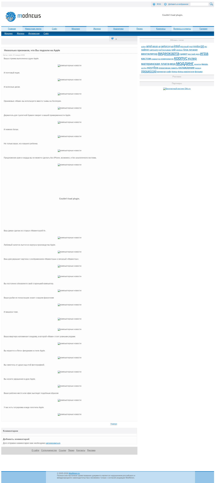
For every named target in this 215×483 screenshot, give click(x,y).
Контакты (80, 450)
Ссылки (62, 450)
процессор (148, 71)
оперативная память (168, 68)
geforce (165, 46)
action (143, 47)
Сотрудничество (49, 450)
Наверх (113, 424)
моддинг (185, 63)
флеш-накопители (186, 72)
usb (174, 49)
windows (179, 50)
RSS (159, 4)
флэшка (198, 71)
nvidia (196, 46)
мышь (204, 64)
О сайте (35, 450)
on (202, 46)
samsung (154, 50)
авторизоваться (53, 443)
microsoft (184, 46)
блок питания (190, 50)
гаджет (183, 53)
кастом (146, 58)
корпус (180, 58)
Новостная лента (33, 29)
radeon (145, 49)
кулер (192, 58)
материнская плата (155, 64)
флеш (174, 72)
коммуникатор (167, 59)
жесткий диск (194, 54)
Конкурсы (160, 29)
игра (204, 53)
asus (155, 46)
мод (173, 64)
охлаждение (186, 67)
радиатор (161, 71)
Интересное (34, 33)
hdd (172, 47)
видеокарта (168, 53)
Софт (46, 33)
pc (206, 46)
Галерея (203, 29)
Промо (139, 29)
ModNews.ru (74, 473)
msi (191, 46)
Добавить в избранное (178, 4)
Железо (20, 33)
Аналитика (118, 29)
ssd (160, 50)
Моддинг (8, 33)
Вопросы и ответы (182, 29)
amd (149, 46)
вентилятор (149, 53)
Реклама (91, 450)
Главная (12, 29)
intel (177, 46)
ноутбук (152, 67)
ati (159, 46)
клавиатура (156, 59)
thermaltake (166, 50)
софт (168, 71)
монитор (197, 64)
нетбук (144, 68)
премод (198, 68)
